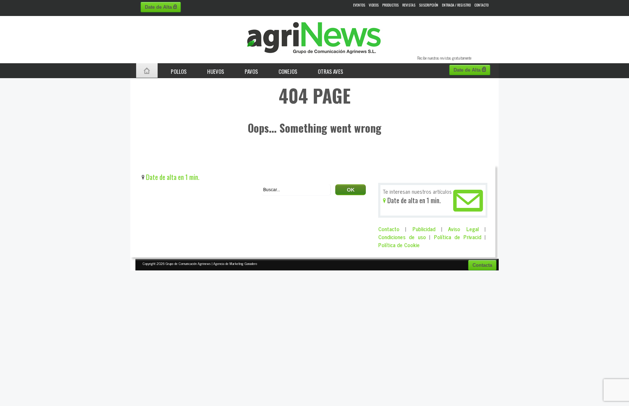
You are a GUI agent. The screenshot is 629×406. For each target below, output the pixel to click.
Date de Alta (159, 7)
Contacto (481, 5)
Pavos (251, 71)
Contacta (482, 265)
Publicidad (423, 228)
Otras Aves (330, 71)
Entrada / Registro (456, 5)
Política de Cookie (399, 244)
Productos (390, 5)
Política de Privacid (457, 236)
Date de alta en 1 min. (172, 177)
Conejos (287, 71)
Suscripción (428, 5)
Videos (374, 5)
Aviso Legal (463, 228)
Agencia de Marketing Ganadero (235, 263)
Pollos (179, 71)
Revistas (408, 5)
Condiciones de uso (402, 236)
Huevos (215, 71)
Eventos (359, 5)
